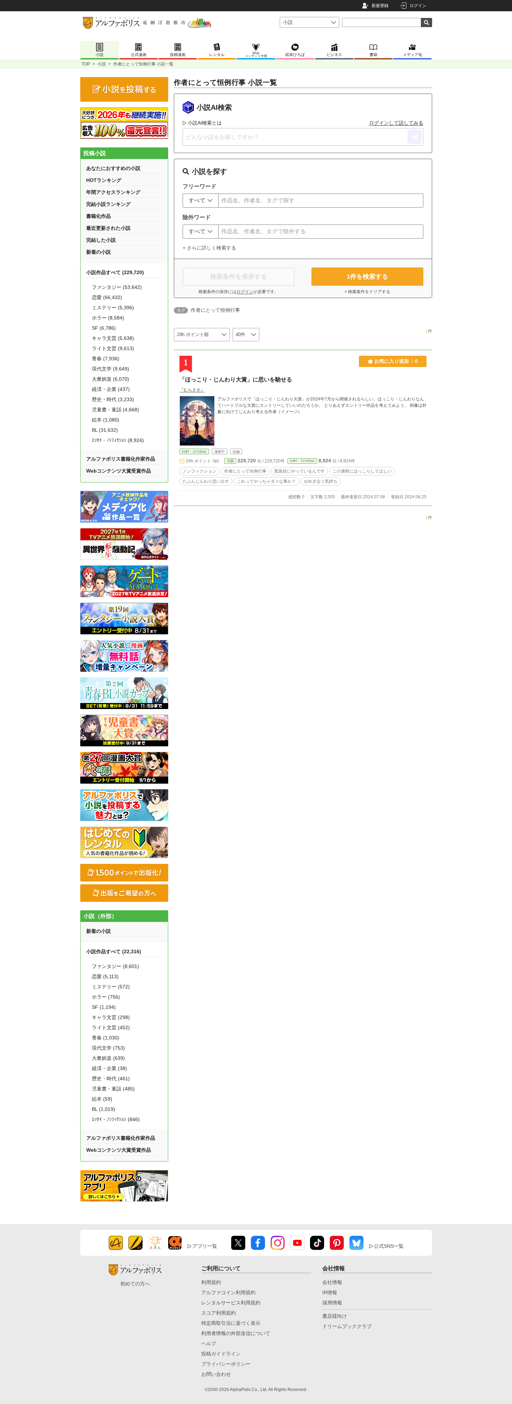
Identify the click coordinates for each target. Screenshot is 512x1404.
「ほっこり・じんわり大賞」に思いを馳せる (235, 379)
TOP (86, 64)
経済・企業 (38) (109, 1068)
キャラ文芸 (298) (111, 1017)
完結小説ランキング (108, 204)
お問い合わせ (216, 1374)
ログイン (418, 5)
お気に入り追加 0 (396, 361)
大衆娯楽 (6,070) (110, 379)
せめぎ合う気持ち (320, 481)
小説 (101, 64)
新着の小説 (98, 252)
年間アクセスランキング (113, 192)
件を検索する (367, 276)
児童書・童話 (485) (113, 1089)
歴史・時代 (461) (111, 1078)
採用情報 (332, 1302)
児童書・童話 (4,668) (115, 409)
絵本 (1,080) (105, 420)
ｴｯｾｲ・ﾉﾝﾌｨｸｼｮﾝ (194, 452)
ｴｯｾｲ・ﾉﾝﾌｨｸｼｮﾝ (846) (116, 1119)
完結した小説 (101, 240)
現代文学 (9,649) (110, 369)
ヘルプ (208, 1343)
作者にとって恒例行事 (245, 471)
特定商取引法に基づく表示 (230, 1323)
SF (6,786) (104, 328)
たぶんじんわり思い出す (206, 481)
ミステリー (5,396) (113, 307)
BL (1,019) (103, 1109)
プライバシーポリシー (226, 1364)
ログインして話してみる (396, 123)
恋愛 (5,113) (105, 976)
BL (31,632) (105, 430)
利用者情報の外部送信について (235, 1333)
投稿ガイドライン (221, 1353)
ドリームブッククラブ (347, 1326)
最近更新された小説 (108, 228)
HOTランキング (103, 180)
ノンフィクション (199, 471)
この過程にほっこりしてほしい (362, 471)
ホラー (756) (106, 997)
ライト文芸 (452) (111, 1027)
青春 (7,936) (105, 358)
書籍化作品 (98, 216)
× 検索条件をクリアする (367, 291)
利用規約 (211, 1282)
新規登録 (380, 5)
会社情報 (332, 1282)
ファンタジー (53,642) (117, 287)
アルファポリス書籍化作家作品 (120, 459)
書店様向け (334, 1316)
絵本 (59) (102, 1099)
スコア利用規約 (218, 1313)
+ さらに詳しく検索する (209, 248)
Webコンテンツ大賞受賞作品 (118, 471)
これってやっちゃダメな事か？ (266, 481)
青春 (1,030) (105, 1038)
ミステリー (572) (111, 986)
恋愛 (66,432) (107, 297)
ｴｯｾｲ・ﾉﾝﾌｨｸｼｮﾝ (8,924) (118, 440)
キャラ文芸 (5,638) (113, 338)
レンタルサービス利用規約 (230, 1302)
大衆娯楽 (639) (108, 1058)
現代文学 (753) (108, 1048)
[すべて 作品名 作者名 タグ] (200, 200)
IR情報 (329, 1292)
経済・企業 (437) (111, 389)
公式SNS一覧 (389, 1246)
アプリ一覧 (204, 1246)
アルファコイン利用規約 (228, 1292)
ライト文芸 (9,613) (113, 348)
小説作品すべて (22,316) (113, 951)
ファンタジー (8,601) (115, 966)
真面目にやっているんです (299, 471)
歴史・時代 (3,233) (113, 399)
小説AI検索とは (205, 123)
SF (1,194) (104, 1007)
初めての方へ (135, 1283)
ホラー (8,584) (108, 318)
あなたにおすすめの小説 (113, 168)
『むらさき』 (192, 389)
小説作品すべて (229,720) (115, 272)
